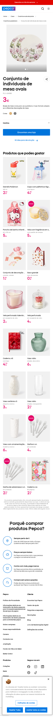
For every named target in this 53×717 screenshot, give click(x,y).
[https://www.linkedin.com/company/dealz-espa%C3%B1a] (43, 666)
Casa (12, 16)
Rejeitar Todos (15, 710)
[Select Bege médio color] (10, 113)
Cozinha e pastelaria (10, 21)
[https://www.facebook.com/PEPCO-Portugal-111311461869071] (29, 666)
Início (5, 16)
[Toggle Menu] (48, 8)
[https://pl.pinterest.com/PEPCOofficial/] (29, 672)
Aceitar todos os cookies (36, 710)
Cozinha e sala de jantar (26, 16)
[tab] (25, 69)
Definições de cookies (26, 703)
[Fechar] (48, 679)
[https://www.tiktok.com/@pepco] (36, 672)
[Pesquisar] (42, 8)
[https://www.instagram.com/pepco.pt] (36, 666)
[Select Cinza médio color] (15, 113)
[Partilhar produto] (46, 79)
